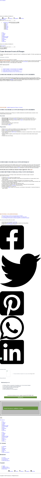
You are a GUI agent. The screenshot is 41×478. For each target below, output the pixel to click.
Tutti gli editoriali (3, 378)
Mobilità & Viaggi (5, 36)
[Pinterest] (20, 303)
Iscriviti (20, 397)
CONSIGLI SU (6, 22)
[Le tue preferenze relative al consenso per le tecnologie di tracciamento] (1, 359)
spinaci (22, 119)
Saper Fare (4, 41)
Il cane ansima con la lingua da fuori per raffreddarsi (12, 386)
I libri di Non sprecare (6, 460)
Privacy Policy (4, 468)
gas (8, 177)
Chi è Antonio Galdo (5, 458)
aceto (6, 129)
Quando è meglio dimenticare (8, 388)
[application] (10, 22)
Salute (7, 28)
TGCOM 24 (16, 16)
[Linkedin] (20, 352)
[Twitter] (20, 270)
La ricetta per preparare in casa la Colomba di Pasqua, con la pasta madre (14, 216)
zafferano (15, 118)
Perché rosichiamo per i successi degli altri (10, 389)
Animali (3, 34)
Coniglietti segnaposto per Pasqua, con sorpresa (15, 107)
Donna (3, 35)
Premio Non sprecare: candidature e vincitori (13, 408)
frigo (9, 187)
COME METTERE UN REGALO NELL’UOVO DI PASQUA (12, 71)
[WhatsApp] (20, 328)
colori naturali (25, 61)
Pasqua (12, 79)
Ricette (3, 38)
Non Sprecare (2, 419)
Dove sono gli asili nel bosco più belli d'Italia (10, 387)
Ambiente (3, 33)
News (3, 32)
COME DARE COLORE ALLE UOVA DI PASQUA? (11, 70)
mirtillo (9, 124)
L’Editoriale (4, 446)
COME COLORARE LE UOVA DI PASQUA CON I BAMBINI (12, 69)
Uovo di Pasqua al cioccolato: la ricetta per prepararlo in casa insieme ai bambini (15, 217)
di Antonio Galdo (3, 369)
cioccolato (14, 185)
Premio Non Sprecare (5, 452)
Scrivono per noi (5, 459)
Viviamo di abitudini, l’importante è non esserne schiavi (22, 373)
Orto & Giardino (5, 37)
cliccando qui (14, 222)
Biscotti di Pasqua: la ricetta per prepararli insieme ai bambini (12, 215)
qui (31, 169)
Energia (7, 27)
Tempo (7, 29)
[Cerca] (14, 20)
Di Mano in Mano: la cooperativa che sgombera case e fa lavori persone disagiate (16, 385)
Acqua (7, 23)
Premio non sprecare (4, 400)
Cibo (6, 24)
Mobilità (3, 449)
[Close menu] (1, 418)
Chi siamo (4, 457)
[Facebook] (20, 237)
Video (3, 451)
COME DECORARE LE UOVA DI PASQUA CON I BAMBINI (12, 68)
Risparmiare (4, 39)
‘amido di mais (13, 131)
